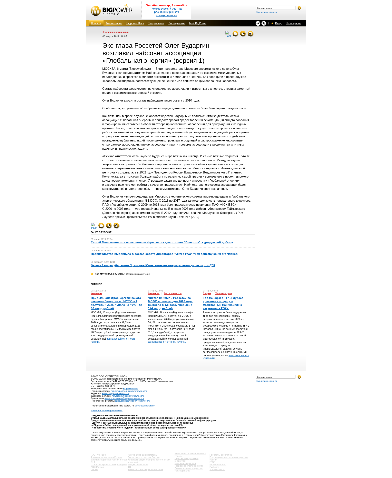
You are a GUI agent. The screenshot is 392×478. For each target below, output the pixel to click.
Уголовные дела (223, 293)
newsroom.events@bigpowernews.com (124, 398)
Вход (278, 23)
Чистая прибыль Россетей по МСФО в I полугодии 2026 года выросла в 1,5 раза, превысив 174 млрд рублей (170, 303)
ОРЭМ (94, 469)
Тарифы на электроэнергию (189, 466)
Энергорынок (156, 23)
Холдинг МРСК (217, 469)
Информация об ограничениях (106, 410)
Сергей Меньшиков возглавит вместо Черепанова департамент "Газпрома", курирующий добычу (162, 242)
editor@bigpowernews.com (115, 393)
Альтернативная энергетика (142, 455)
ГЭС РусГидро (98, 455)
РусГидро (214, 467)
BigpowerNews (130, 388)
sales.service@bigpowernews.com (132, 401)
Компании (96, 293)
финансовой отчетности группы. (167, 342)
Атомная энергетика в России (106, 457)
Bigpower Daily (135, 23)
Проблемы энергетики (220, 455)
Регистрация (293, 23)
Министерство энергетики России (145, 469)
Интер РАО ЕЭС (217, 464)
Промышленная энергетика (189, 468)
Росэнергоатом (182, 470)
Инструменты (176, 23)
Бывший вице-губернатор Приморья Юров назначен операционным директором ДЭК (153, 265)
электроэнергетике (145, 405)
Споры (207, 293)
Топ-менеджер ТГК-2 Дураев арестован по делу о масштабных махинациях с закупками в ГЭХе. (223, 303)
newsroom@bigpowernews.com (128, 396)
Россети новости (173, 293)
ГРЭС (212, 462)
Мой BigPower (197, 23)
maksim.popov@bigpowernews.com (129, 391)
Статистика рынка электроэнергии (109, 464)
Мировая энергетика (185, 463)
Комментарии (114, 23)
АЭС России (97, 467)
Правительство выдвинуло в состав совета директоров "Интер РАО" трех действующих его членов (164, 253)
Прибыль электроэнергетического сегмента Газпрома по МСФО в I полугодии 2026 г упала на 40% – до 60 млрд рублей (117, 303)
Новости (96, 23)
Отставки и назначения (115, 32)
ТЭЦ (130, 467)
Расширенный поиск (266, 12)
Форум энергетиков (138, 464)
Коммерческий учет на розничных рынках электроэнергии (166, 12)
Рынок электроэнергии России (143, 457)
